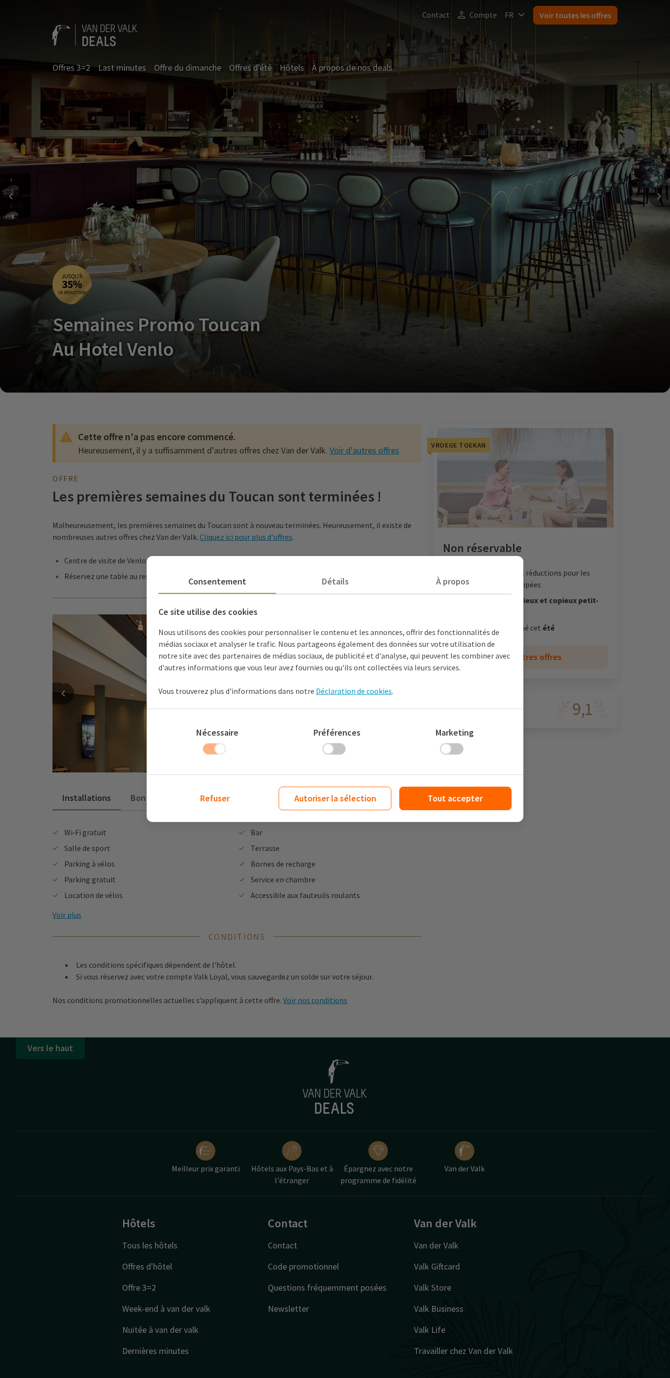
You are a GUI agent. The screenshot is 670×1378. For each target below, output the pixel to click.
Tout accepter (455, 798)
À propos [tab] (452, 581)
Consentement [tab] (217, 581)
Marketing (455, 732)
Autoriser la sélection (335, 798)
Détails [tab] (335, 581)
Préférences (337, 732)
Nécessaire (217, 732)
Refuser (215, 798)
